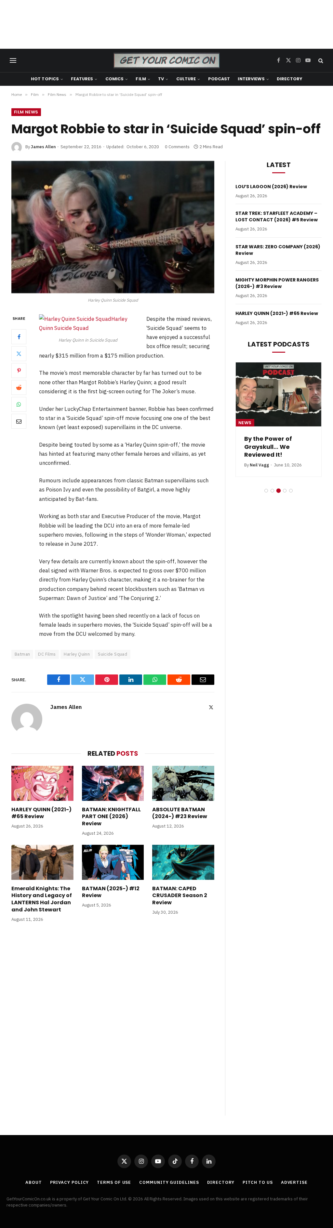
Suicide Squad (112, 654)
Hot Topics (45, 79)
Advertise (294, 1182)
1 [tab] (266, 491)
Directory (289, 79)
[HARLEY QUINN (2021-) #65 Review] (42, 783)
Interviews (251, 79)
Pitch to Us (258, 1182)
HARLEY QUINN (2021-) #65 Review (41, 813)
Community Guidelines (169, 1182)
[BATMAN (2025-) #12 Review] (113, 862)
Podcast (219, 79)
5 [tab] (291, 491)
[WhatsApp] (18, 404)
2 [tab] (272, 491)
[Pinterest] (18, 370)
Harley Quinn (77, 654)
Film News (26, 112)
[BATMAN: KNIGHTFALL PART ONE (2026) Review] (113, 783)
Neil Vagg (259, 465)
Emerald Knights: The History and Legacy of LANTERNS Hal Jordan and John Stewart (41, 899)
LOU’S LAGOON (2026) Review (271, 186)
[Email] (18, 421)
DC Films (47, 654)
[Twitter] (18, 353)
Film (141, 79)
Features (82, 79)
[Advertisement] (166, 24)
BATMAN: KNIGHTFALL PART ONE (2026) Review (111, 816)
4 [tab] (285, 491)
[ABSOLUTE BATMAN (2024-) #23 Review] (183, 783)
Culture (186, 79)
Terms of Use (114, 1182)
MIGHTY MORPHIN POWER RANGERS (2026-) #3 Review (277, 283)
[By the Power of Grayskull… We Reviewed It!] (278, 394)
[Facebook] (18, 336)
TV (161, 79)
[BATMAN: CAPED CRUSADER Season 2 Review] (183, 862)
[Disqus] (112, 1025)
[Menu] (13, 60)
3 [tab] (278, 491)
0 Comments (177, 147)
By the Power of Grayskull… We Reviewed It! (268, 447)
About (33, 1182)
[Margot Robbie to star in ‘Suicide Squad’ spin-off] (112, 227)
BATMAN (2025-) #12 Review (111, 892)
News (245, 423)
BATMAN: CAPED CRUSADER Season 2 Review (179, 895)
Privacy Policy (69, 1182)
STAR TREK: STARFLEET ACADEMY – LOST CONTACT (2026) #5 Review (276, 216)
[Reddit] (18, 387)
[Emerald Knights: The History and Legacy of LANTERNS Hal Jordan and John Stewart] (42, 862)
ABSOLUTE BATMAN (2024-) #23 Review (179, 813)
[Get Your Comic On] (166, 60)
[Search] (320, 60)
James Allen (43, 147)
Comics (114, 79)
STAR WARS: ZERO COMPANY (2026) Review (277, 249)
